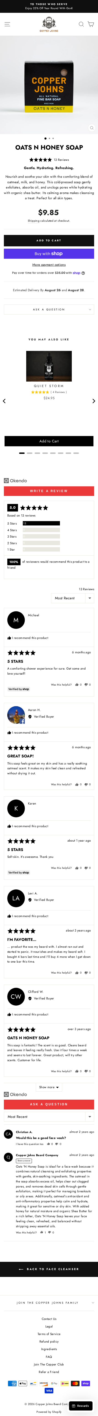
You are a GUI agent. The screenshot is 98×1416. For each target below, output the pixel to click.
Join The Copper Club (49, 1364)
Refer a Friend (49, 1372)
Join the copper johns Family (48, 1303)
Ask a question (49, 309)
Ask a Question (49, 1104)
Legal (49, 1326)
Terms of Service (49, 1334)
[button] (49, 159)
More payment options (49, 264)
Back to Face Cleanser (52, 1269)
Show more (46, 1087)
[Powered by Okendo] (15, 480)
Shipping (33, 221)
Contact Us (49, 1318)
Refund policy (49, 1341)
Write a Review (49, 491)
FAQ (49, 1356)
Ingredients (49, 1349)
